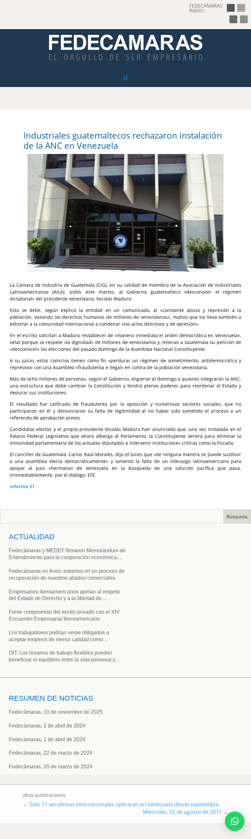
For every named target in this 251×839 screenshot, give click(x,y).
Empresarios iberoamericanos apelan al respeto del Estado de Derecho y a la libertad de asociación (64, 595)
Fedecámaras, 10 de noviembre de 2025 (56, 712)
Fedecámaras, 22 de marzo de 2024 (50, 753)
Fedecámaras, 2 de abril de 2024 (47, 725)
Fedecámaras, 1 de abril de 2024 (47, 739)
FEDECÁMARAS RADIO (205, 8)
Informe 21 (22, 486)
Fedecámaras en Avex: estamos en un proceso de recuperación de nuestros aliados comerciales (67, 574)
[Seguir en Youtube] (244, 19)
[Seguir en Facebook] (231, 8)
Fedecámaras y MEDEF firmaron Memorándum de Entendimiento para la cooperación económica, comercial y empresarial (67, 554)
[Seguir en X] (241, 8)
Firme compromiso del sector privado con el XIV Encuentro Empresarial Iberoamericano (64, 615)
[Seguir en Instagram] (233, 19)
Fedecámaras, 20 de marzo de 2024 (50, 766)
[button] (234, 821)
